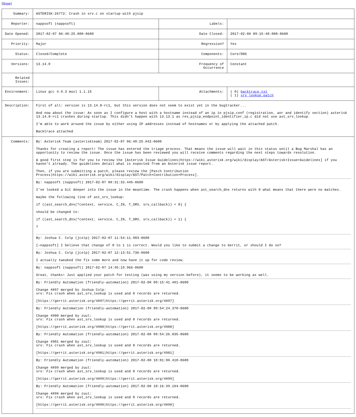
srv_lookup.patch (257, 95)
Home (7, 3)
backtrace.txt (254, 92)
